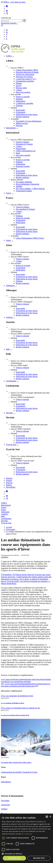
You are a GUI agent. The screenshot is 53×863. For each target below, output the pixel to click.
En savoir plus (27, 834)
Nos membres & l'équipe (25, 209)
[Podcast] (7, 11)
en (7, 32)
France (8, 193)
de (7, 30)
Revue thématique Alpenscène (27, 184)
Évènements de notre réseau (26, 229)
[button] (26, 853)
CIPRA (9, 56)
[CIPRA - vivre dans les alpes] (13, 2)
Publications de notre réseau (26, 114)
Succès (18, 85)
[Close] (7, 66)
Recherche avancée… (9, 23)
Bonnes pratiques (22, 117)
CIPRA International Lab (25, 151)
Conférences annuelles (24, 103)
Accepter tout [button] (14, 858)
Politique (19, 99)
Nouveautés (20, 110)
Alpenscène (5, 805)
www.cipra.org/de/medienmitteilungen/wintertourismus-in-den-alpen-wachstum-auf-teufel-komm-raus (26, 685)
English (9, 480)
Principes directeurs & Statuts (27, 72)
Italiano (9, 485)
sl (6, 39)
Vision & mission (22, 207)
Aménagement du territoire (11, 772)
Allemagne (10, 285)
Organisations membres (25, 81)
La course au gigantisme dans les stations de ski (15, 715)
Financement (21, 148)
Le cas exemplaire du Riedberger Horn (12, 703)
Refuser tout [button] (39, 858)
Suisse (8, 240)
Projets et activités (23, 97)
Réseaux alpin (21, 88)
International (11, 128)
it (6, 36)
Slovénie (9, 413)
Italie (8, 349)
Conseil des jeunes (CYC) (26, 79)
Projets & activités (23, 218)
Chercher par (6, 18)
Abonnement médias (24, 191)
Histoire (19, 83)
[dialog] (26, 838)
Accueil (9, 527)
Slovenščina (10, 487)
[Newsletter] (7, 6)
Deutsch (9, 478)
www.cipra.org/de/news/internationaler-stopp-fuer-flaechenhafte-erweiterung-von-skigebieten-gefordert (26, 680)
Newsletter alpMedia (24, 182)
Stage (18, 153)
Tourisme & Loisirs (29, 772)
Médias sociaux (22, 123)
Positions (19, 106)
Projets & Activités (23, 265)
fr (6, 34)
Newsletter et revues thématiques (28, 121)
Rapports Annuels (23, 166)
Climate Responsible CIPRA (27, 70)
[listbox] (47, 816)
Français (9, 483)
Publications (20, 101)
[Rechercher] (24, 20)
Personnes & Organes (24, 77)
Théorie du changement (25, 74)
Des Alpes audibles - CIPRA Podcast (30, 189)
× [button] (50, 817)
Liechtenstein (11, 381)
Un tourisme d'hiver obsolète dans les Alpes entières (16, 762)
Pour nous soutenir (23, 92)
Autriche (9, 317)
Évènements (20, 112)
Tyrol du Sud (11, 444)
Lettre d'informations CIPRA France (30, 238)
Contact (19, 90)
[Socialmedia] (7, 14)
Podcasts (19, 126)
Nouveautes (10, 529)
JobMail (19, 186)
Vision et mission (22, 142)
